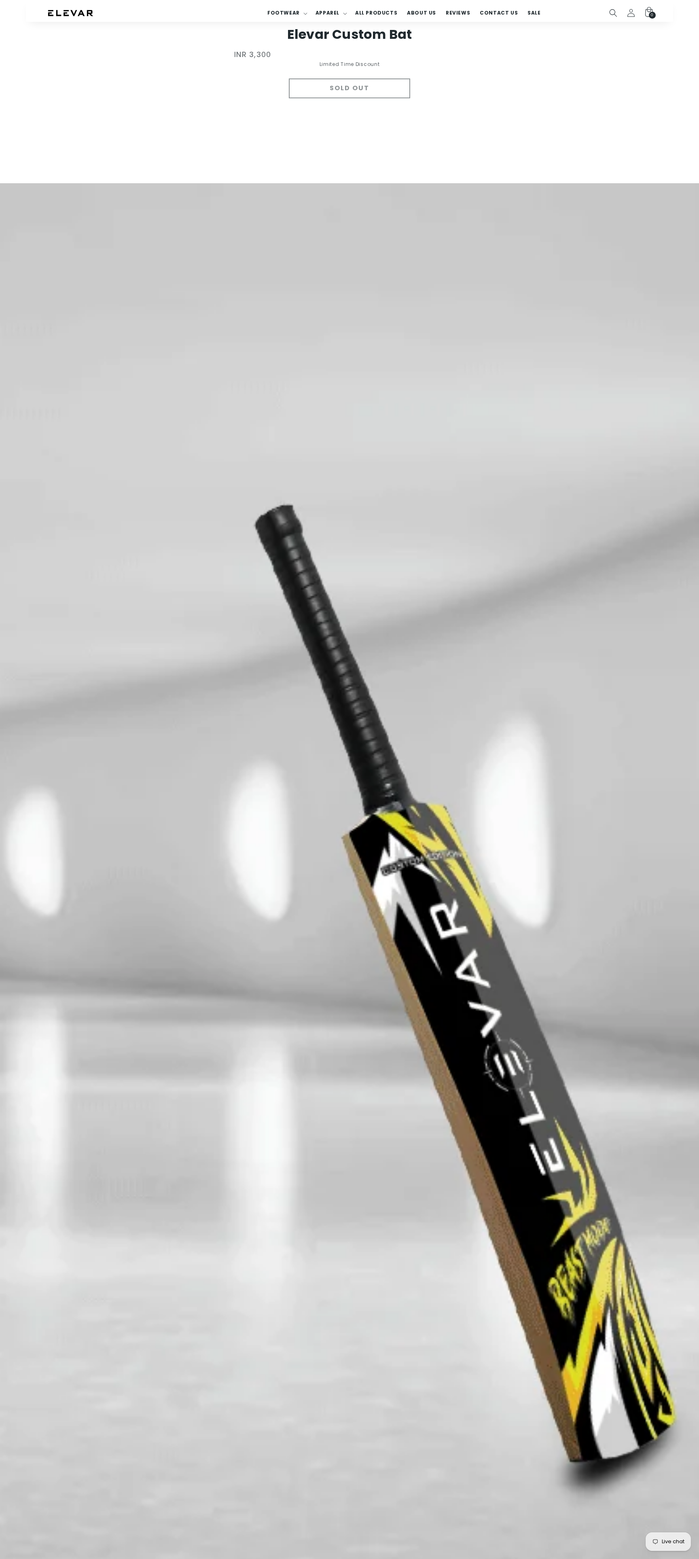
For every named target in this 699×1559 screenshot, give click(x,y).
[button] (613, 13)
